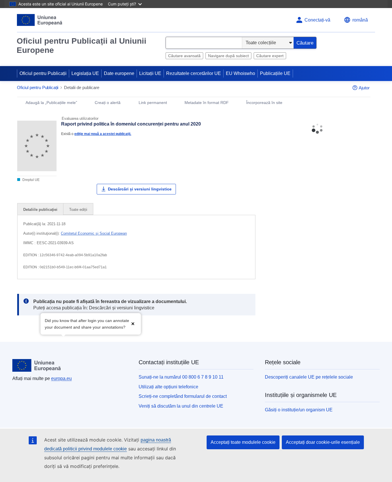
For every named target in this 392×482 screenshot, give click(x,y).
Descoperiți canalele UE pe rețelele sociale (309, 377)
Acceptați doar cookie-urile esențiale (323, 442)
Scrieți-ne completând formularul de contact (183, 396)
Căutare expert (270, 55)
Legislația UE (85, 73)
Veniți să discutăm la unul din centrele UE (181, 406)
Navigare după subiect (228, 55)
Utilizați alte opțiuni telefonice (168, 386)
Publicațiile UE (275, 73)
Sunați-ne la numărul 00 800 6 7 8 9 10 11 (181, 377)
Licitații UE (150, 73)
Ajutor (364, 87)
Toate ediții (78, 209)
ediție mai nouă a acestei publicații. (102, 134)
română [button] (360, 20)
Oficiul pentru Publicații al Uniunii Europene (81, 45)
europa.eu (61, 378)
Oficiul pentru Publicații (43, 73)
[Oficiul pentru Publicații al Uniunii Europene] (40, 20)
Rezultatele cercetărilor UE (193, 73)
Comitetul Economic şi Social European (94, 233)
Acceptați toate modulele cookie (243, 442)
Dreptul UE (31, 180)
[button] (133, 323)
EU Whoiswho (240, 73)
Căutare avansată (184, 55)
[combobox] (204, 43)
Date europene (119, 73)
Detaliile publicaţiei (40, 209)
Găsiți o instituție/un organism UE (299, 409)
